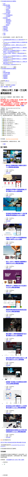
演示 (7, 172)
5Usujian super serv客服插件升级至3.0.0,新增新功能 (15, 42)
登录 (4, 33)
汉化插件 (8, 16)
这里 (22, 105)
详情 (9, 172)
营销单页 (8, 10)
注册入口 (7, 80)
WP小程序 (5, 30)
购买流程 (14, 442)
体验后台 (5, 26)
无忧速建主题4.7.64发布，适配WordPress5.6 (13, 45)
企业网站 (8, 6)
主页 (2, 86)
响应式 (7, 9)
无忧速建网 (9, 459)
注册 (4, 34)
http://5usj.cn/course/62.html (12, 139)
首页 (4, 3)
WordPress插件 (6, 13)
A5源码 (22, 459)
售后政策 (10, 442)
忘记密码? (13, 85)
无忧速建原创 (9, 15)
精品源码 (8, 12)
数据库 (7, 25)
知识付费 (5, 27)
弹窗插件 (5, 29)
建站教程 (5, 17)
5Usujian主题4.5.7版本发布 (9, 64)
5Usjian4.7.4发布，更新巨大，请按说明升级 (13, 53)
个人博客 (8, 8)
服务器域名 (8, 20)
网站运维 (8, 22)
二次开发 (8, 23)
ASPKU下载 (17, 459)
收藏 (4, 144)
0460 (13, 459)
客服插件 (5, 76)
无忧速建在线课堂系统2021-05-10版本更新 (13, 39)
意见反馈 (23, 442)
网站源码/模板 (6, 5)
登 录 (2, 85)
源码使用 (8, 19)
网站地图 (19, 442)
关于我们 (5, 442)
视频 (10, 86)
